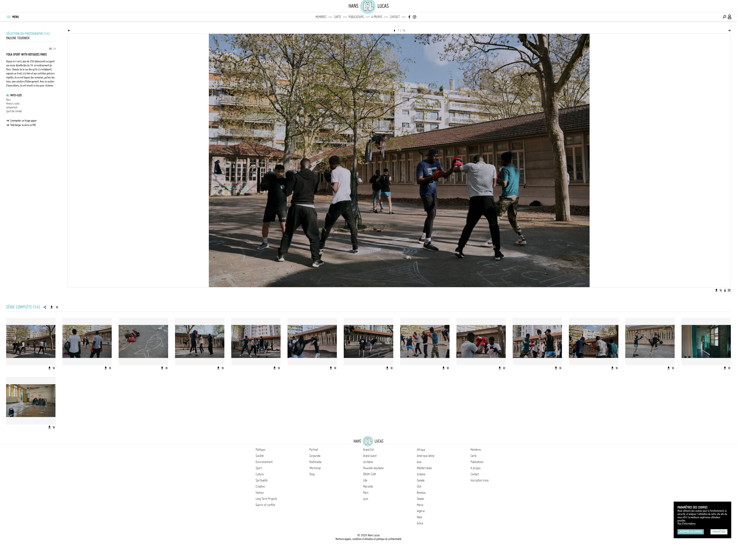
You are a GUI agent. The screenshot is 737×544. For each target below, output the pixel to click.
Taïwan (420, 499)
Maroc (420, 505)
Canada (420, 480)
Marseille (368, 486)
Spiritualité (262, 480)
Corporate (315, 456)
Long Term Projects (266, 499)
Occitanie (368, 462)
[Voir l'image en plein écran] (729, 290)
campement (11, 107)
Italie (419, 517)
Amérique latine (425, 456)
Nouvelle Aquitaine (373, 468)
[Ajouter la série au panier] (57, 307)
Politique (260, 450)
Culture (260, 474)
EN (54, 49)
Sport (259, 468)
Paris (8, 99)
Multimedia (315, 462)
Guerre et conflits (265, 505)
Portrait (313, 450)
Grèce (420, 523)
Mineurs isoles (13, 103)
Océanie (421, 474)
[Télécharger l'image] (716, 290)
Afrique (421, 450)
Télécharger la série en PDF (23, 125)
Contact (395, 17)
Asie (419, 462)
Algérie (421, 511)
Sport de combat (14, 111)
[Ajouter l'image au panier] (720, 290)
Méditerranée (424, 468)
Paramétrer (718, 531)
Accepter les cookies (690, 531)
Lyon (365, 499)
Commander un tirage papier (23, 120)
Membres (321, 17)
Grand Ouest (370, 456)
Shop (312, 474)
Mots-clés (16, 95)
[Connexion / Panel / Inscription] (729, 17)
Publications (356, 17)
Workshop (315, 468)
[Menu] (8, 17)
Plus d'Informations (687, 523)
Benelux (421, 493)
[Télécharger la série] (51, 307)
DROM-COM (369, 474)
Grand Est (368, 450)
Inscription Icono (480, 480)
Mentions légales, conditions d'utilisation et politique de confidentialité (368, 539)
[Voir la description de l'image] (725, 290)
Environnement (264, 462)
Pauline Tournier (18, 38)
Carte (337, 17)
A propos (376, 17)
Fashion (260, 493)
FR (50, 49)
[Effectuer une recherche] (724, 17)
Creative (260, 486)
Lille (365, 480)
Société (260, 456)
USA (419, 486)
